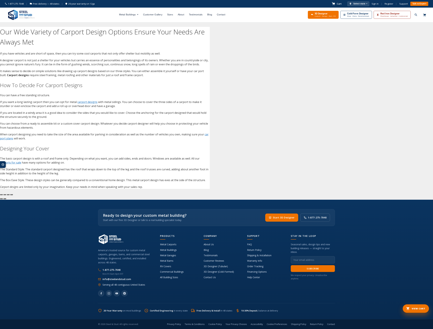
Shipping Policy (298, 324)
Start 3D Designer (284, 217)
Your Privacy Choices (236, 324)
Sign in (375, 3)
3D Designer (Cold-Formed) (219, 271)
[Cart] (424, 14)
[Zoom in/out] (1, 194)
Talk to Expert (419, 4)
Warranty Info (254, 260)
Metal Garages (168, 255)
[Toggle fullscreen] (4, 194)
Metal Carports (168, 244)
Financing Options (257, 271)
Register (389, 3)
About (181, 14)
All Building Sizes (169, 277)
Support (403, 3)
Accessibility (257, 324)
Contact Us (210, 277)
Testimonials (195, 14)
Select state (360, 4)
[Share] (8, 194)
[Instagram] (109, 293)
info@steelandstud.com (116, 279)
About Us (209, 244)
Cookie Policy (215, 324)
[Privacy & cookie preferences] (3, 164)
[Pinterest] (124, 293)
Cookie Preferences (277, 324)
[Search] (415, 14)
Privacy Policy (174, 324)
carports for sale (10, 162)
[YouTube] (117, 293)
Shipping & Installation (259, 255)
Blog (209, 14)
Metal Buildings (127, 14)
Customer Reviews (214, 260)
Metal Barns (166, 260)
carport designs (87, 102)
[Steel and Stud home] (21, 15)
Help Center (253, 277)
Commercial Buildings (172, 271)
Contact (221, 14)
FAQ (249, 244)
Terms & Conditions (195, 324)
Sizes (170, 14)
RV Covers (165, 266)
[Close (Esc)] (11, 194)
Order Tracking (255, 266)
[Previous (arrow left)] (1, 198)
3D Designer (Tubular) (216, 266)
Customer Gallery (152, 14)
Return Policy (254, 250)
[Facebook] (101, 293)
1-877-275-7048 (16, 3)
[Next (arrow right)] (4, 198)
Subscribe (313, 268)
